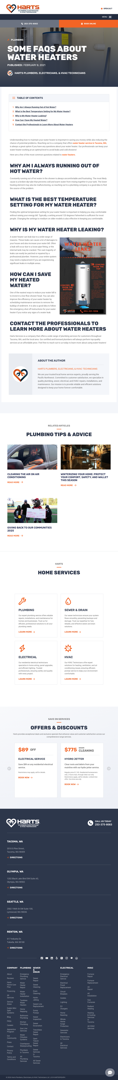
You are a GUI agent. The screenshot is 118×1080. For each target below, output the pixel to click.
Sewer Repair (35, 979)
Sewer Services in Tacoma (36, 1053)
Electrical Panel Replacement (64, 985)
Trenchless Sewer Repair (37, 1032)
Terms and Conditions (11, 1058)
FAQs (9, 1021)
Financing (11, 991)
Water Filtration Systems (23, 1037)
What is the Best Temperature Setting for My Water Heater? (43, 111)
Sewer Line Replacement (37, 1005)
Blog (9, 1017)
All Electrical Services (64, 1045)
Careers (10, 1025)
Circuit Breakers (63, 993)
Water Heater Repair (22, 985)
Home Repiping (23, 1010)
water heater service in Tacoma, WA (89, 143)
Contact (10, 1046)
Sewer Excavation (37, 1024)
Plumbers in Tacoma (24, 1051)
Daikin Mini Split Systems (11, 1010)
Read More (13, 482)
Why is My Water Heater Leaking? (31, 116)
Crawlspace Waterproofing (24, 1045)
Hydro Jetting (36, 999)
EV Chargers (64, 1007)
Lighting (63, 1002)
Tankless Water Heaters (23, 1002)
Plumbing (17, 40)
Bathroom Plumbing (24, 1016)
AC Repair (90, 988)
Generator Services (64, 1031)
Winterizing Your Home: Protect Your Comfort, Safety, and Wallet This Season (84, 477)
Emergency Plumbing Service (24, 976)
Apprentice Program (11, 1030)
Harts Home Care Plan (11, 984)
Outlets (63, 998)
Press (9, 1042)
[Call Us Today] (90, 823)
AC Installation (91, 994)
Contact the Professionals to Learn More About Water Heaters (44, 124)
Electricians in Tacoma (64, 1038)
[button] (110, 17)
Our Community (11, 1037)
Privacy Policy (10, 1051)
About (9, 974)
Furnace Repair (90, 975)
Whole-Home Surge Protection (64, 1022)
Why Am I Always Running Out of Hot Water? (35, 107)
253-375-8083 (103, 824)
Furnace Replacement (91, 981)
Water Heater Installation (24, 994)
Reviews (10, 978)
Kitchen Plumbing (24, 1023)
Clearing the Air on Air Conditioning (23, 476)
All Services (10, 996)
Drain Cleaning (36, 992)
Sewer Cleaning (36, 986)
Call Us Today (103, 821)
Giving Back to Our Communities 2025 (29, 529)
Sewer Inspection (37, 1018)
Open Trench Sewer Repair (36, 1042)
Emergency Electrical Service (64, 976)
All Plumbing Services (24, 1058)
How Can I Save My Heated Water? (31, 120)
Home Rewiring (63, 1014)
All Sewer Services (37, 1062)
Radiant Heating (90, 1007)
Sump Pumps (36, 1011)
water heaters (68, 154)
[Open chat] (110, 1072)
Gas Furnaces (91, 1001)
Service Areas (10, 1003)
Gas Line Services (23, 1029)
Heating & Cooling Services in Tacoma (91, 1017)
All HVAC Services (91, 1027)
